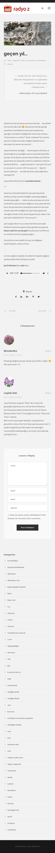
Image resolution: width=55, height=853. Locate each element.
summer (10, 784)
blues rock (11, 600)
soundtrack (11, 771)
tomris (9, 797)
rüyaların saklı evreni (15, 757)
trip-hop (10, 803)
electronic (11, 652)
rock (9, 751)
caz (8, 606)
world (9, 816)
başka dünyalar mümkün (16, 587)
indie (9, 679)
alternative (11, 574)
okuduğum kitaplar (14, 725)
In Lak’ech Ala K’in (14, 672)
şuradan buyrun (33, 181)
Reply (48, 351)
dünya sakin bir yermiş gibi (15, 230)
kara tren (10, 711)
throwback (11, 790)
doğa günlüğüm (13, 646)
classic (10, 620)
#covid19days (12, 561)
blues (9, 593)
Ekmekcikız (10, 350)
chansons (11, 613)
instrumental (12, 685)
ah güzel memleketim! (15, 567)
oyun (9, 731)
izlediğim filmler (13, 698)
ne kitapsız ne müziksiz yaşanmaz (20, 718)
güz (8, 666)
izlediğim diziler (13, 692)
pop (8, 738)
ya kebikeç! (41, 60)
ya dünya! (31, 60)
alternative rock (13, 580)
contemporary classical (16, 633)
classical (10, 626)
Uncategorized (13, 810)
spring (9, 777)
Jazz (9, 705)
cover (9, 639)
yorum (10, 64)
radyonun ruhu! (19, 60)
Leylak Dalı (10, 393)
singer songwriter (14, 764)
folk (9, 60)
